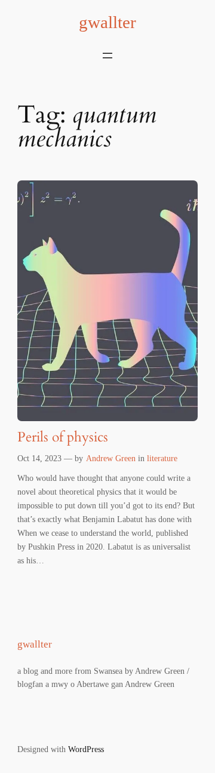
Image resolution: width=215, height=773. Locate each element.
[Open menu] (107, 55)
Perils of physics (62, 438)
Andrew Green (111, 458)
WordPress (86, 749)
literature (162, 458)
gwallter (107, 22)
